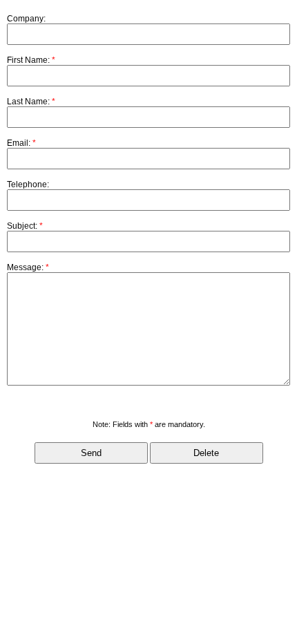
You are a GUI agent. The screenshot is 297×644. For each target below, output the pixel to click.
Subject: (25, 226)
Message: (28, 267)
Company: (26, 18)
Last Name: (31, 101)
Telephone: (28, 184)
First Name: (31, 60)
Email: (21, 143)
